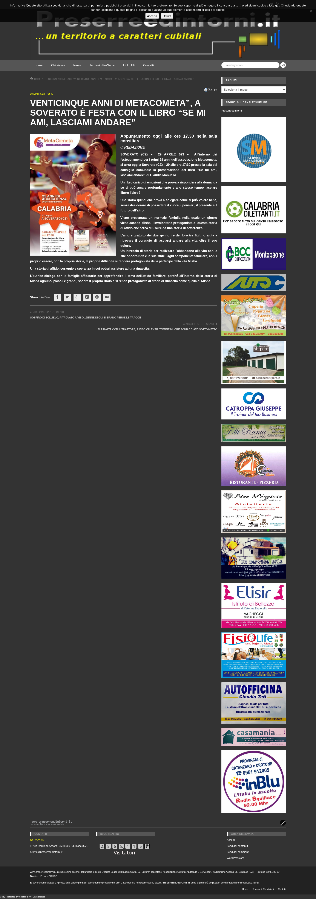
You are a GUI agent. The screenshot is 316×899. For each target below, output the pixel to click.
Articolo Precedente (49, 312)
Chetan (22, 897)
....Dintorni (50, 79)
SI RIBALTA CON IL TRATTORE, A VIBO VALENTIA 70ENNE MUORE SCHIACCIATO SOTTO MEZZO (157, 329)
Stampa (212, 89)
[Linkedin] (87, 297)
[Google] (77, 297)
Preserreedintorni (231, 110)
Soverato (65, 79)
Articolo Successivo (198, 324)
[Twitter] (67, 297)
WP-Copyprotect (37, 897)
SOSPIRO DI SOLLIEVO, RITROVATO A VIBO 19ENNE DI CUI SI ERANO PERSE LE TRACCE (85, 317)
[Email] (107, 297)
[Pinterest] (97, 297)
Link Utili (129, 65)
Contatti (148, 65)
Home (38, 65)
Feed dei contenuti (238, 846)
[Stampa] (205, 89)
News (77, 65)
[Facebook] (57, 297)
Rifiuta (167, 16)
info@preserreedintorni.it (47, 852)
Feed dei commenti (238, 852)
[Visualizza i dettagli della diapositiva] (253, 209)
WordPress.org (235, 858)
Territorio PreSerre (102, 65)
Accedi (231, 840)
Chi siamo (58, 65)
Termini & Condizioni (263, 889)
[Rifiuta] (310, 11)
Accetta (152, 16)
